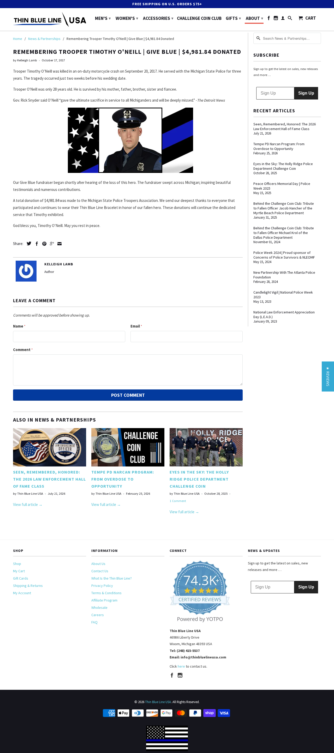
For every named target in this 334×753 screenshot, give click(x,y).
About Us (98, 563)
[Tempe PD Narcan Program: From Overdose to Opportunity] (127, 465)
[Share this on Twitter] (27, 243)
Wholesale (99, 607)
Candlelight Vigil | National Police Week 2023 (283, 294)
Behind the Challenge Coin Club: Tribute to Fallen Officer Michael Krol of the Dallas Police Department (283, 233)
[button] (328, 376)
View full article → (28, 504)
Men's (103, 18)
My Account (22, 593)
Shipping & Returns (28, 585)
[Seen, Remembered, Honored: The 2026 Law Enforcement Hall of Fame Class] (49, 465)
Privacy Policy (102, 585)
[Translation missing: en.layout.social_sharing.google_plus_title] (50, 244)
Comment (23, 349)
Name (19, 326)
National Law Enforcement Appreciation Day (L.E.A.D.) (284, 314)
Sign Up (306, 93)
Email (136, 326)
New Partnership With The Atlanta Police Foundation (284, 274)
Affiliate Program (104, 600)
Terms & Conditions (106, 593)
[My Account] (283, 19)
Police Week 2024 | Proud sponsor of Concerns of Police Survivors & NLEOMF (284, 255)
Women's (127, 18)
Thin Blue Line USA (158, 702)
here (181, 666)
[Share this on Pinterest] (43, 244)
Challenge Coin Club (199, 18)
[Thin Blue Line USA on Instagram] (276, 19)
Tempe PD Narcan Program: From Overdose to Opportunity (122, 479)
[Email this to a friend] (58, 244)
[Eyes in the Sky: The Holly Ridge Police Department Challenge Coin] (206, 465)
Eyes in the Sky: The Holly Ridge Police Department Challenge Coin (199, 479)
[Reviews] (200, 621)
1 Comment (178, 501)
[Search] (290, 19)
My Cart (19, 571)
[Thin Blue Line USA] (49, 19)
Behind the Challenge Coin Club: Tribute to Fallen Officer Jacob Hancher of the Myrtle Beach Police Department (283, 208)
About (254, 18)
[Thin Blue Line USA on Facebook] (269, 19)
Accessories (158, 18)
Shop (17, 563)
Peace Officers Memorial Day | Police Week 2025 (281, 186)
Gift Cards (20, 578)
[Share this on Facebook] (35, 244)
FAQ (94, 622)
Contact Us (99, 571)
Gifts (233, 18)
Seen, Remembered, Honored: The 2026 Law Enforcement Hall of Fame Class (49, 479)
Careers (97, 614)
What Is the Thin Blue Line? (111, 578)
